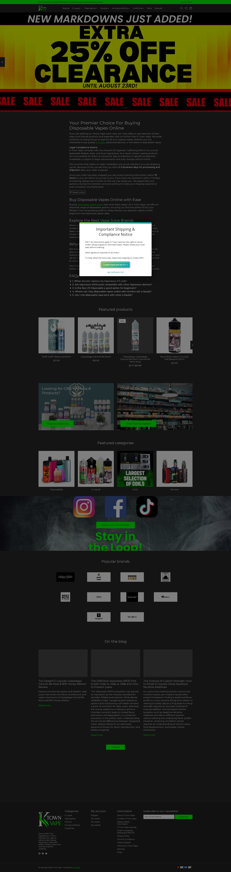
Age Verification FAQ (115, 272)
